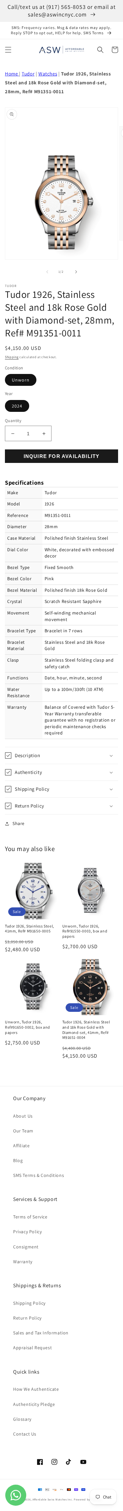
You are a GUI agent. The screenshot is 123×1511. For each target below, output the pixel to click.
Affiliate (21, 1146)
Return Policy (27, 1318)
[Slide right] (76, 272)
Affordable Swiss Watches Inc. (52, 1499)
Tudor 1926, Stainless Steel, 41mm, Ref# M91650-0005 (29, 929)
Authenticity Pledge (34, 1404)
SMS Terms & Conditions (38, 1175)
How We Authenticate (36, 1389)
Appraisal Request (32, 1348)
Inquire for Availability (62, 456)
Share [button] (18, 823)
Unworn (21, 380)
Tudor (28, 74)
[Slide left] (47, 272)
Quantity (13, 420)
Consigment (26, 1247)
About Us (23, 1116)
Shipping (12, 357)
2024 (17, 406)
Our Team (23, 1131)
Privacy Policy (27, 1232)
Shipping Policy (29, 1303)
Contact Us (24, 1434)
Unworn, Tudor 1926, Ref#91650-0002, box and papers (27, 1027)
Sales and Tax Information (41, 1333)
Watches (47, 74)
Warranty (22, 1262)
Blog (18, 1160)
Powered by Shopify (88, 1499)
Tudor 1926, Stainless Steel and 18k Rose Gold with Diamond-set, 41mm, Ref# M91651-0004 (86, 1029)
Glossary (22, 1419)
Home (12, 74)
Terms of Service (30, 1217)
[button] (8, 50)
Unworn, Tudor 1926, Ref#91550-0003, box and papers (85, 931)
